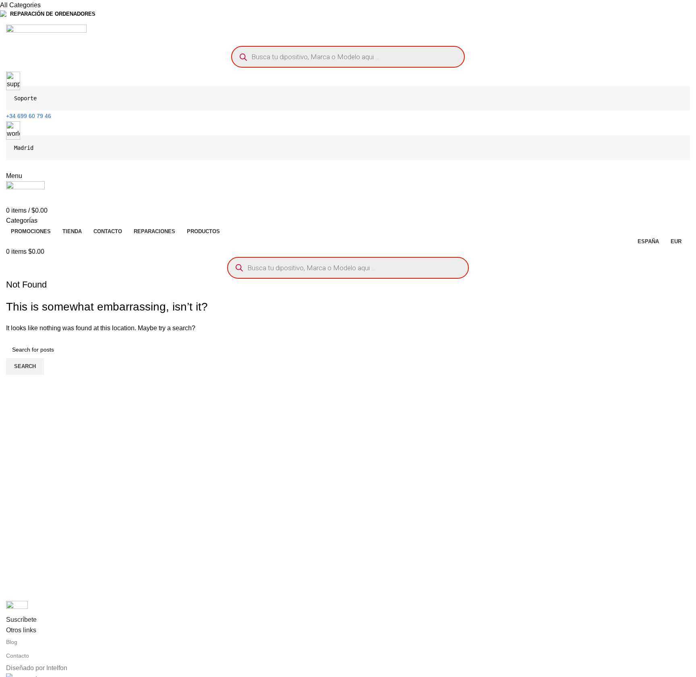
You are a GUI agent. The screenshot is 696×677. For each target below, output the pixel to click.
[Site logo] (46, 32)
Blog (11, 642)
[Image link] (17, 607)
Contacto (17, 655)
